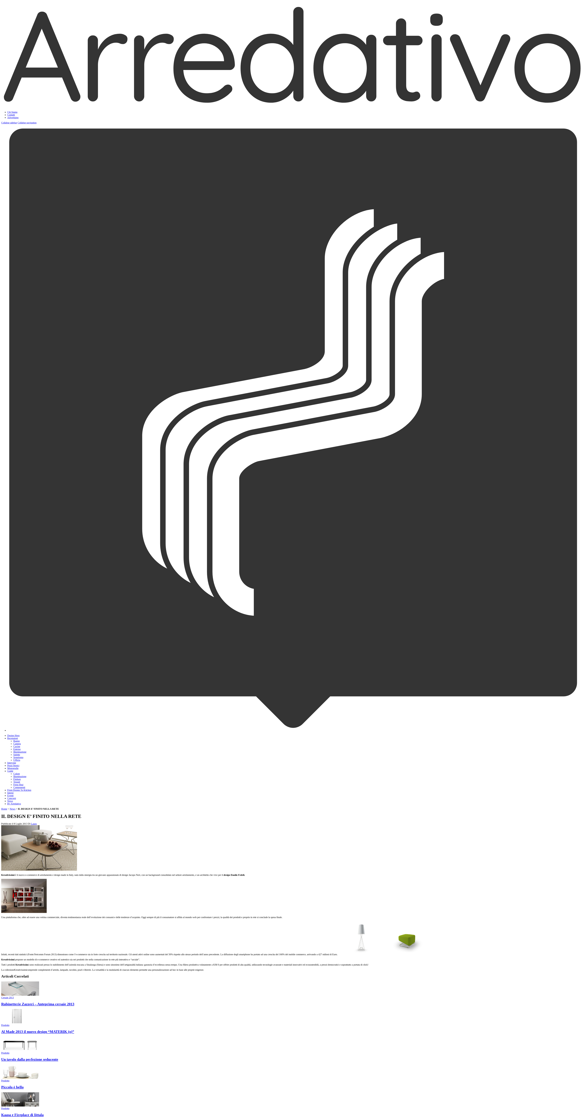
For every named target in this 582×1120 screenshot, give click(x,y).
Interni (10, 793)
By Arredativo (14, 803)
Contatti (11, 115)
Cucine (16, 746)
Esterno (17, 749)
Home (4, 809)
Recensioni (12, 738)
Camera (17, 743)
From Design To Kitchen (19, 790)
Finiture (17, 779)
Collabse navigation (27, 122)
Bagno (16, 741)
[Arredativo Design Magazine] (291, 104)
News (10, 801)
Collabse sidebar (9, 122)
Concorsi (11, 798)
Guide (10, 771)
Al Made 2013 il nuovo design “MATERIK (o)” (37, 1032)
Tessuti (16, 782)
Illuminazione (19, 752)
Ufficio (16, 760)
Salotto (16, 754)
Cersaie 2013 (7, 997)
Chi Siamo (12, 112)
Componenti (19, 787)
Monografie (12, 768)
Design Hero (13, 735)
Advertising (12, 117)
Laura (34, 823)
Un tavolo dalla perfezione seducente (29, 1059)
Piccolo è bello (12, 1087)
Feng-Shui (18, 784)
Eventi (10, 795)
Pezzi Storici (13, 765)
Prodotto (5, 1025)
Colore (16, 773)
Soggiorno (18, 757)
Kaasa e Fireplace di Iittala (22, 1115)
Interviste (11, 763)
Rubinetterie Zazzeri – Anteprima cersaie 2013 (37, 1004)
